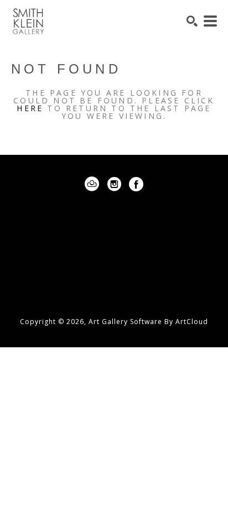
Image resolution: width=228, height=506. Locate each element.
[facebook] (136, 184)
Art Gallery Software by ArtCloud (148, 321)
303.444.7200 (114, 271)
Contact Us (114, 288)
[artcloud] (92, 184)
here (30, 108)
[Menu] (210, 21)
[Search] (192, 21)
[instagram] (114, 184)
